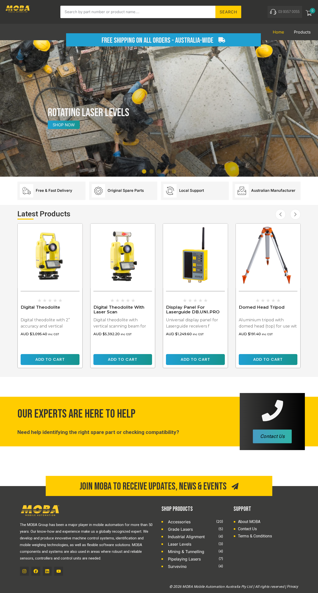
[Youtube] (58, 571)
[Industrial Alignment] (163, 536)
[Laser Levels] (163, 544)
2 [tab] (151, 171)
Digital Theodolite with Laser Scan (118, 309)
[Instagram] (24, 571)
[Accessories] (163, 522)
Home (278, 32)
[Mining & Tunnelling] (163, 551)
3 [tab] (159, 171)
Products (302, 32)
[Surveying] (163, 566)
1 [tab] (144, 171)
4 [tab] (166, 171)
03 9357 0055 (289, 12)
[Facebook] (35, 571)
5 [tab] (173, 171)
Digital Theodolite (40, 307)
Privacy (292, 587)
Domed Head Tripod (261, 307)
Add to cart (50, 359)
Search (228, 11)
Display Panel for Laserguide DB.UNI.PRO (193, 309)
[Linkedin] (47, 571)
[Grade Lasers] (163, 529)
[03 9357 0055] (273, 12)
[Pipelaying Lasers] (163, 559)
